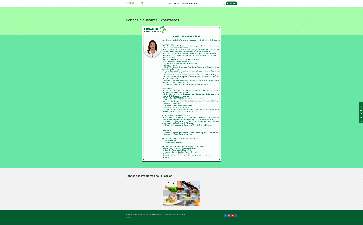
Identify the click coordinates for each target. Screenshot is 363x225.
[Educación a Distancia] (135, 3)
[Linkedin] (225, 215)
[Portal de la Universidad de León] (361, 121)
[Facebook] (235, 215)
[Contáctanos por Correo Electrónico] (361, 118)
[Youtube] (232, 215)
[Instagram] (229, 215)
